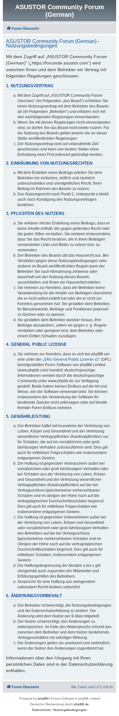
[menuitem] (41, 710)
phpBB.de (81, 704)
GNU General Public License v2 (71, 359)
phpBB (43, 698)
